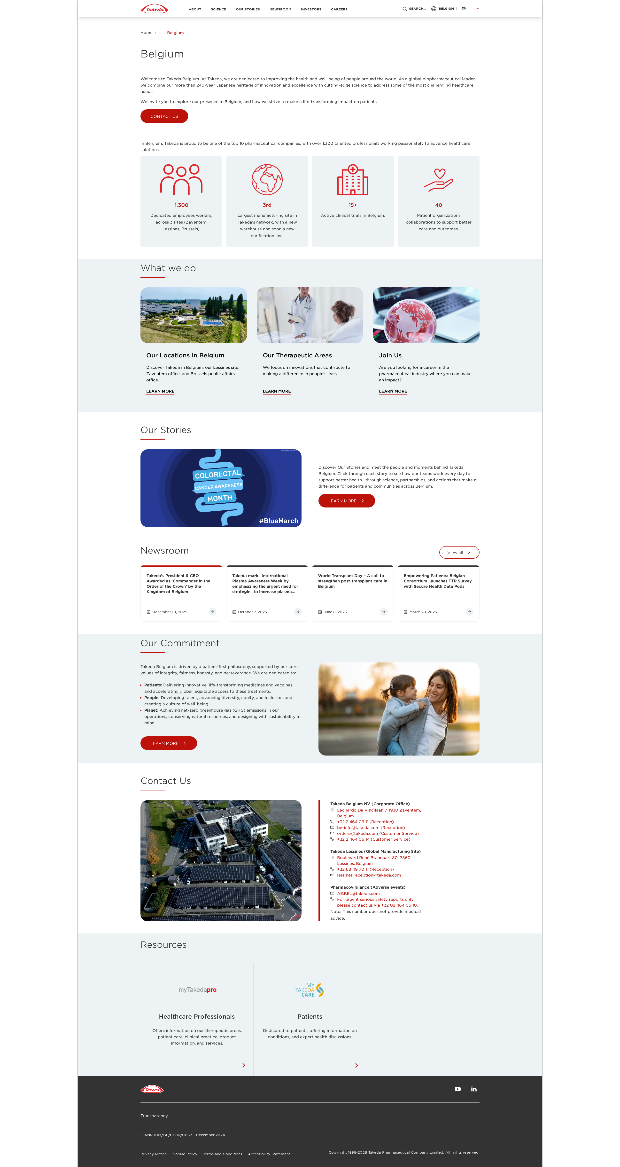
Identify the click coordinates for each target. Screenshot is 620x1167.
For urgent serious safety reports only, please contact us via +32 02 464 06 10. (377, 902)
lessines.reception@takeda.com (369, 874)
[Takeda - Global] (154, 8)
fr (464, 17)
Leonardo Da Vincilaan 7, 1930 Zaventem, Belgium (379, 812)
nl (464, 24)
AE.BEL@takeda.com (358, 893)
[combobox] (469, 8)
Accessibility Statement (269, 1154)
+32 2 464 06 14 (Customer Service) (373, 839)
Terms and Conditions (222, 1154)
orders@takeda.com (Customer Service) (378, 833)
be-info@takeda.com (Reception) (371, 827)
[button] (164, 116)
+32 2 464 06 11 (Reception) (365, 821)
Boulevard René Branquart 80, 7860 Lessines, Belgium (374, 860)
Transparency (154, 1115)
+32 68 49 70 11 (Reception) (365, 869)
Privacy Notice (153, 1154)
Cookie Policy (185, 1154)
